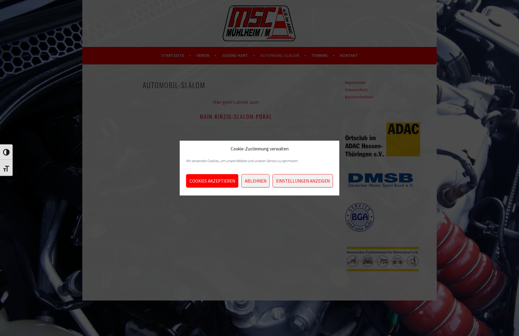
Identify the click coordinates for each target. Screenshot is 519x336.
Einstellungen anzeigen (303, 180)
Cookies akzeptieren (212, 180)
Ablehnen (255, 180)
